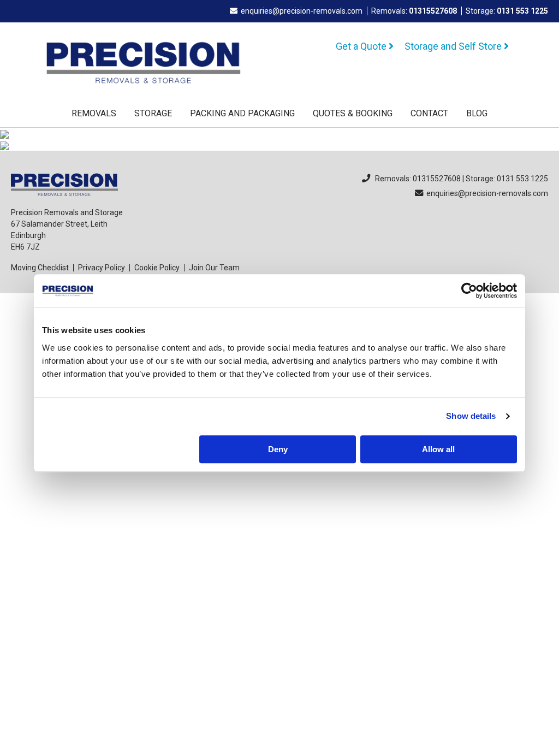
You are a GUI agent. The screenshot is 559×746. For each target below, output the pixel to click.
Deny (278, 449)
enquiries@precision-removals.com (301, 11)
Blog (476, 113)
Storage (153, 113)
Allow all (438, 449)
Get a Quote (362, 46)
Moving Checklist (40, 267)
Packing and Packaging (242, 113)
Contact (429, 113)
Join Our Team (214, 267)
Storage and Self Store (454, 46)
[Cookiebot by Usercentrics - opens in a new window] (469, 290)
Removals (94, 113)
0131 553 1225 (522, 11)
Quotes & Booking (353, 113)
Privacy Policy (101, 267)
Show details (471, 416)
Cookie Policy (157, 267)
